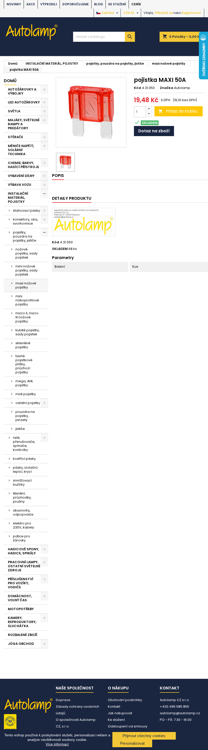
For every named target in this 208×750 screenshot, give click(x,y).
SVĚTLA (14, 111)
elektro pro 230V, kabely (23, 525)
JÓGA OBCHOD (21, 643)
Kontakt (114, 706)
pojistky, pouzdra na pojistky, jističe (24, 236)
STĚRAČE (15, 137)
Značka (166, 88)
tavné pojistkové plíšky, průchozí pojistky (23, 364)
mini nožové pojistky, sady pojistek (26, 270)
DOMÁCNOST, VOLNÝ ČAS (20, 598)
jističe (20, 428)
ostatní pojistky (27, 402)
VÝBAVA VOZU (19, 184)
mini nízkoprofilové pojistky (27, 300)
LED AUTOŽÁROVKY (24, 102)
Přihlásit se (164, 13)
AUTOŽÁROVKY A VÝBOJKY (22, 91)
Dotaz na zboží (154, 131)
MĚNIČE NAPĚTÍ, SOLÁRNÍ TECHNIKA (21, 149)
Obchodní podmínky (125, 700)
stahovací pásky (26, 210)
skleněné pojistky (22, 345)
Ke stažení (117, 4)
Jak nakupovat (120, 713)
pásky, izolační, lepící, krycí (25, 469)
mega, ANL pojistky (24, 383)
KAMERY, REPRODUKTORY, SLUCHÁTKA (22, 621)
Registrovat (191, 13)
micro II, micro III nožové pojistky (27, 317)
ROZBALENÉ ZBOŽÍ (22, 634)
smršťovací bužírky (22, 482)
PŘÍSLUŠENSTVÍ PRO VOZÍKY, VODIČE (20, 583)
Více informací (57, 744)
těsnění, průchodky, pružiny (22, 497)
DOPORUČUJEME (75, 4)
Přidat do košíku (177, 111)
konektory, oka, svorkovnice (25, 221)
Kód (137, 88)
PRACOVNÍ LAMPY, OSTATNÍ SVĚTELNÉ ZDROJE (24, 566)
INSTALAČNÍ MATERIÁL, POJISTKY (18, 197)
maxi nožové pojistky (25, 285)
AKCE (30, 4)
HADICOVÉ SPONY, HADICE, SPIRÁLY (23, 551)
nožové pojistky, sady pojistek (26, 253)
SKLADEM (60, 249)
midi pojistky (25, 394)
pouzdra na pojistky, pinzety (25, 415)
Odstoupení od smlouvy (127, 726)
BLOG (98, 4)
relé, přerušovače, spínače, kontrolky (24, 443)
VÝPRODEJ (48, 4)
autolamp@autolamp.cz (180, 713)
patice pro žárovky (21, 538)
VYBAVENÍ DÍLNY (21, 175)
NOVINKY (14, 4)
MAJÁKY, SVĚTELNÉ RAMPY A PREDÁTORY (24, 124)
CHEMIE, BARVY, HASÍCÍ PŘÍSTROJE (23, 164)
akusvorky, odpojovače (23, 512)
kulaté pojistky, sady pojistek (27, 332)
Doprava (63, 700)
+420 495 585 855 (174, 706)
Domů (10, 81)
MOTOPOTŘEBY (21, 609)
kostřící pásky (24, 458)
